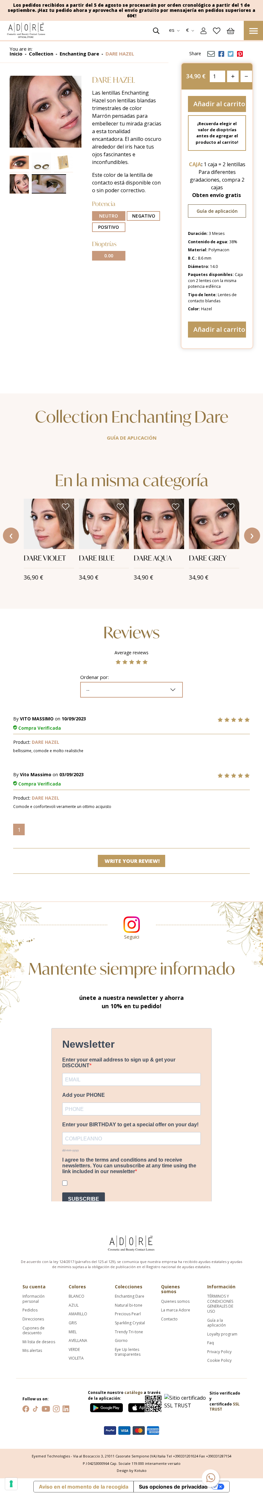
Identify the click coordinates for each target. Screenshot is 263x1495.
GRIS (73, 1323)
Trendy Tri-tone (129, 1332)
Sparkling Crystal (130, 1323)
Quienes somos (175, 1301)
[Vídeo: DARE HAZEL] (50, 184)
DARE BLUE (97, 558)
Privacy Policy (219, 1351)
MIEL (73, 1332)
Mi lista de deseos (38, 1342)
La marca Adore (175, 1310)
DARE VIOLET (45, 558)
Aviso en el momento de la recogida (83, 1486)
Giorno (121, 1340)
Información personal (33, 1299)
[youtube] (46, 1408)
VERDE (74, 1349)
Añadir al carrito (219, 103)
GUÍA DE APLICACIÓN (132, 437)
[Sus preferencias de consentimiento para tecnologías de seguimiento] (11, 1484)
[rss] (35, 1408)
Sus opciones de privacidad (173, 1486)
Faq (210, 1342)
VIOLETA (76, 1358)
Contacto (169, 1319)
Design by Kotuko (132, 1470)
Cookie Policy (219, 1360)
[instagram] (56, 1408)
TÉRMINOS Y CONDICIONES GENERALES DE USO (220, 1304)
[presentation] (11, 536)
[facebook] (25, 1408)
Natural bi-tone (128, 1305)
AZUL (74, 1305)
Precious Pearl (128, 1314)
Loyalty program (222, 1334)
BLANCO (76, 1296)
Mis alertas (32, 1350)
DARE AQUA (153, 558)
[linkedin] (66, 1408)
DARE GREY (207, 558)
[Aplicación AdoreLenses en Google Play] (107, 1406)
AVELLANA (78, 1340)
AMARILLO (78, 1314)
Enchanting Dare (129, 1296)
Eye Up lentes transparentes (127, 1352)
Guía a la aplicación (216, 1323)
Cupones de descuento (33, 1331)
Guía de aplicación (217, 211)
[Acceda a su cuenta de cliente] (203, 30)
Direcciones (33, 1319)
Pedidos (30, 1310)
